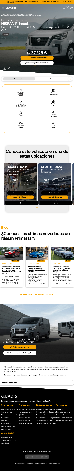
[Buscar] (71, 7)
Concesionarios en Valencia (45, 415)
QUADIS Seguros (24, 420)
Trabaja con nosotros (8, 440)
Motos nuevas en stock (9, 415)
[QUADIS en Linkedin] (32, 457)
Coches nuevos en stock (9, 409)
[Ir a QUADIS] (34, 8)
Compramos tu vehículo (27, 409)
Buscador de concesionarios (45, 409)
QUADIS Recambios (25, 423)
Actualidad (5, 443)
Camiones (4, 420)
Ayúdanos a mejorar (41, 463)
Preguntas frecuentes (63, 412)
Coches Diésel (6, 429)
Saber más (10, 2)
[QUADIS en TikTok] (27, 457)
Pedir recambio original (64, 420)
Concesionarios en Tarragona (46, 418)
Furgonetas (5, 418)
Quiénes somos (6, 437)
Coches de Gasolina (8, 426)
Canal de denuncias (54, 463)
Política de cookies (19, 463)
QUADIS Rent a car (25, 415)
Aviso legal (30, 463)
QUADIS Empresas (25, 418)
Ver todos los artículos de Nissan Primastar (36, 294)
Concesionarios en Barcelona (46, 412)
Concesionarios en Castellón (46, 423)
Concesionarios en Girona (44, 420)
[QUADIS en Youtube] (46, 457)
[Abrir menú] (2, 7)
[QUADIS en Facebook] (37, 457)
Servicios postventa (25, 412)
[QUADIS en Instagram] (41, 457)
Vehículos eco (6, 423)
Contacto (59, 409)
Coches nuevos (6, 412)
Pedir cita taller (61, 415)
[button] (71, 42)
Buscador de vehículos (64, 418)
